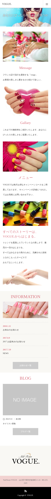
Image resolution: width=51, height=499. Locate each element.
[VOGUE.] (21, 4)
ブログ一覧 (25, 431)
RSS (25, 490)
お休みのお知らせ (11, 330)
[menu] (47, 4)
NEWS (5, 353)
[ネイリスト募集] (25, 399)
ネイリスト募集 (9, 424)
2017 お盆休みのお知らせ (14, 342)
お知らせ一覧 (25, 365)
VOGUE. (30, 495)
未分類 (18, 419)
